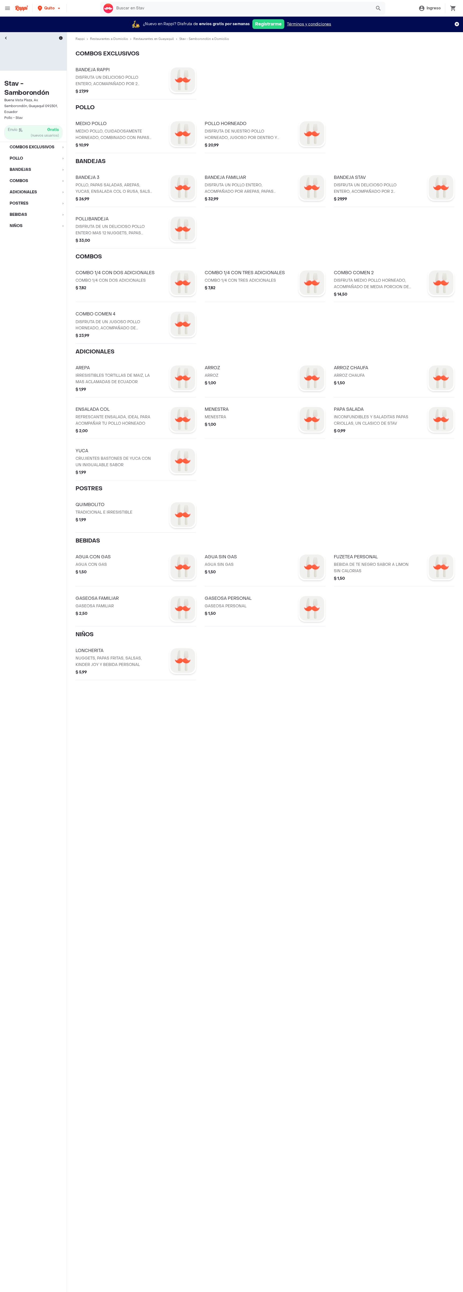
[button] (49, 8)
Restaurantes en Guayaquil (153, 39)
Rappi (80, 39)
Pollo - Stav (13, 118)
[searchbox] (242, 8)
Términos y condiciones (309, 24)
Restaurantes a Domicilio (109, 39)
